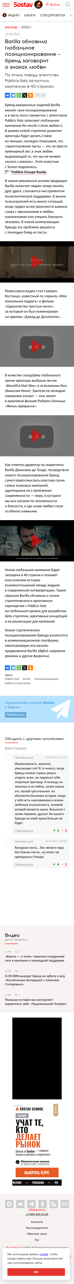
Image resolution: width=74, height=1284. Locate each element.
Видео (12, 935)
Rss (37, 1240)
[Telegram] (13, 95)
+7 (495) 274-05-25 (37, 1214)
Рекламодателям (37, 1228)
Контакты (37, 1222)
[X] (24, 95)
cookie (44, 1254)
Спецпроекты (52, 15)
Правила (20, 748)
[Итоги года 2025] (38, 4)
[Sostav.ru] (24, 4)
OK (36, 1272)
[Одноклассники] (30, 95)
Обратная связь (37, 1234)
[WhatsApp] (18, 95)
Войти (9, 748)
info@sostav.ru (37, 1210)
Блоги (29, 15)
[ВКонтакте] (7, 95)
